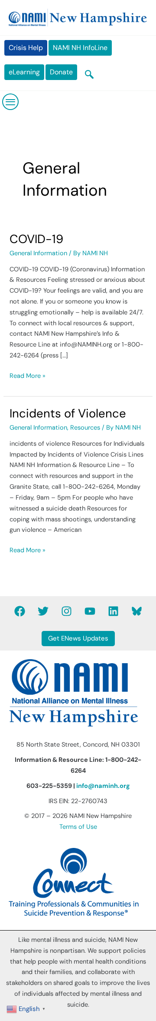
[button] (89, 75)
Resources (85, 428)
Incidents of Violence (68, 413)
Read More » (28, 375)
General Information (38, 253)
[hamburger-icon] (11, 102)
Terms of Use (78, 827)
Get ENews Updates (78, 638)
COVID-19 (36, 239)
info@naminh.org (103, 786)
